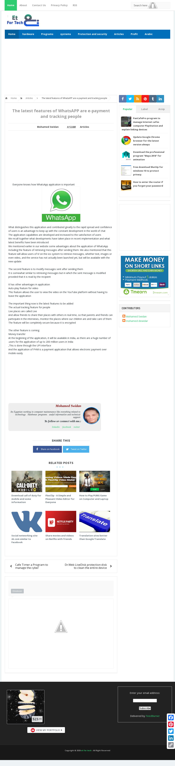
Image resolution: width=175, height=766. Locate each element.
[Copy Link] (170, 744)
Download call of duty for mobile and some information (26, 499)
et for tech (86, 750)
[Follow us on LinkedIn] (160, 99)
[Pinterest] (170, 724)
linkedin (56, 427)
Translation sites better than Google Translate (93, 537)
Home (10, 5)
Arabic (149, 34)
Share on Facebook (50, 449)
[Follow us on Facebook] (122, 99)
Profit (134, 34)
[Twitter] (170, 731)
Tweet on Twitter (79, 449)
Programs (47, 34)
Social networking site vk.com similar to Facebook (24, 539)
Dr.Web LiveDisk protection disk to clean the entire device (86, 566)
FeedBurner (153, 716)
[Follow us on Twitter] (130, 99)
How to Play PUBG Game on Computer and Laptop (93, 497)
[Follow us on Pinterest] (145, 99)
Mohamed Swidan (136, 316)
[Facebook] (170, 717)
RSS (75, 5)
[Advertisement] (87, 68)
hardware (28, 34)
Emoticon (17, 591)
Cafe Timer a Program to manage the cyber (31, 566)
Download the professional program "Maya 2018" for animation (148, 155)
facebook (66, 427)
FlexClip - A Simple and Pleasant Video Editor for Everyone (60, 499)
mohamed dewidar (137, 321)
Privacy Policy (59, 5)
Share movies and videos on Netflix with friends (59, 537)
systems (65, 34)
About (23, 5)
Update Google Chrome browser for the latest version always (146, 140)
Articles (119, 34)
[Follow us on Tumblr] (153, 99)
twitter (77, 427)
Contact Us (39, 5)
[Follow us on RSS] (138, 99)
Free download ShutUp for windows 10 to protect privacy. (148, 170)
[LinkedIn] (170, 738)
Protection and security (92, 34)
